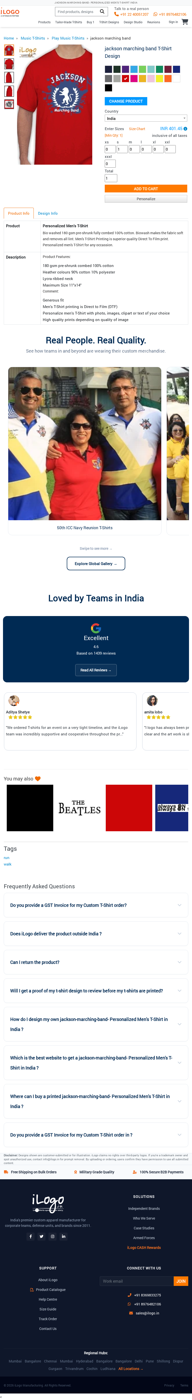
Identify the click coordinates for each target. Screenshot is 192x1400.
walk (8, 864)
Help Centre (48, 1299)
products (44, 22)
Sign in (173, 22)
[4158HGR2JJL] (77, 808)
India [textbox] (111, 118)
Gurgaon (55, 1368)
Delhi (139, 1361)
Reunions (153, 22)
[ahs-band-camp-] (126, 808)
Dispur (178, 1361)
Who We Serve (144, 1218)
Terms (184, 1385)
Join (181, 1281)
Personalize (146, 198)
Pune (150, 1361)
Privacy (169, 1385)
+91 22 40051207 (133, 14)
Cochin (92, 1368)
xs (107, 141)
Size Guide (48, 1309)
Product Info (19, 213)
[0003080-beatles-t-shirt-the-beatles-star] (27, 808)
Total (109, 170)
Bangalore (33, 1361)
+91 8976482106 (172, 14)
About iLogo (48, 1279)
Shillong (163, 1361)
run (7, 857)
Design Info (48, 213)
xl (154, 141)
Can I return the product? (35, 962)
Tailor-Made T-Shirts (68, 22)
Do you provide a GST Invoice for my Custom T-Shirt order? (68, 905)
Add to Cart (146, 188)
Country (111, 111)
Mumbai (15, 1361)
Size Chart (137, 128)
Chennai (50, 1361)
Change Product (126, 101)
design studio (133, 22)
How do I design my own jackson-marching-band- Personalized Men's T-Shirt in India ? (89, 1024)
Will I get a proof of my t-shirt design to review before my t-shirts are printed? (86, 991)
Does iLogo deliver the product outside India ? (56, 934)
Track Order (48, 1318)
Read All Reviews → (96, 670)
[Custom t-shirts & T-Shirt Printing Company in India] (12, 12)
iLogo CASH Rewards (144, 1247)
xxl (167, 141)
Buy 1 (90, 22)
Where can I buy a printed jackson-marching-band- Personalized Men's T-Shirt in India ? (90, 1101)
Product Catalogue (50, 1289)
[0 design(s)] (185, 22)
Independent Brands (144, 1208)
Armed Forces (144, 1237)
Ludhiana (108, 1368)
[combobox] (146, 118)
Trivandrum (74, 1368)
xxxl (108, 156)
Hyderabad (84, 1361)
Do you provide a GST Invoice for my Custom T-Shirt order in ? (71, 1135)
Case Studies (144, 1228)
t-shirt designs (109, 22)
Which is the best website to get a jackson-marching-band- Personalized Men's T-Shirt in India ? (91, 1063)
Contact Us (47, 1328)
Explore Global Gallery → (96, 563)
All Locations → (131, 1368)
